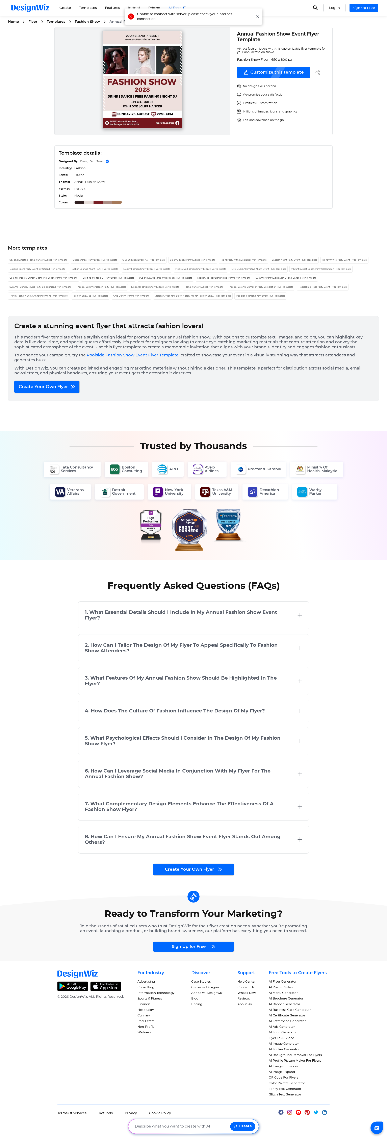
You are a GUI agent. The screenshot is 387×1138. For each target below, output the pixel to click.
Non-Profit (145, 1026)
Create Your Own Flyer (44, 387)
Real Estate (146, 1021)
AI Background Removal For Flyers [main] (295, 1055)
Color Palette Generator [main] (287, 1083)
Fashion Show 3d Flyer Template (90, 296)
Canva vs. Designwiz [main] (206, 987)
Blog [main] (194, 998)
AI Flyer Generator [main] (282, 981)
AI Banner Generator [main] (284, 1004)
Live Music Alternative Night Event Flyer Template (258, 269)
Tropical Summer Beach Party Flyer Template (101, 287)
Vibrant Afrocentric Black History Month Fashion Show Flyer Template (193, 296)
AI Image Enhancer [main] (283, 1066)
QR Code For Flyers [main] (283, 1077)
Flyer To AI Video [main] (281, 1038)
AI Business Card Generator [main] (290, 1009)
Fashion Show (87, 21)
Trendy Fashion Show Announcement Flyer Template (38, 296)
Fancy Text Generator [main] (285, 1088)
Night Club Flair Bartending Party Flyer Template (224, 278)
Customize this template (277, 72)
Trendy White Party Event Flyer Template (344, 260)
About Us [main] (244, 1004)
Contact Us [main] (246, 987)
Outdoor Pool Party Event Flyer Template (95, 260)
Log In (334, 7)
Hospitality (145, 1009)
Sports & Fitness (149, 998)
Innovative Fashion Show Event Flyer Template (200, 269)
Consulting (145, 987)
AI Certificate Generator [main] (287, 1015)
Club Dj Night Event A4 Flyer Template (143, 260)
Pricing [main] (154, 7)
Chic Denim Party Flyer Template (131, 296)
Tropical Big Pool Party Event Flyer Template (322, 287)
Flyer (32, 21)
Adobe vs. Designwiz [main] (207, 992)
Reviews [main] (243, 998)
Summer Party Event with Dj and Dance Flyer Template (286, 278)
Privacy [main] (131, 1113)
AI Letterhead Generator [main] (287, 1021)
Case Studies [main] (201, 981)
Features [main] (112, 7)
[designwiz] (282, 1112)
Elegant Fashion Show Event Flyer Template (155, 287)
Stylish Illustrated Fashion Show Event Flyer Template (38, 260)
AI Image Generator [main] (284, 1043)
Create (245, 1126)
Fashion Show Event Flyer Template (204, 287)
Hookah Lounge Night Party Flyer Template (94, 269)
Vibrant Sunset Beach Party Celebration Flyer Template (321, 269)
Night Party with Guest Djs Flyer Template (244, 260)
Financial (144, 1004)
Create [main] (65, 7)
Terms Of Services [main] (71, 1113)
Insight (134, 7)
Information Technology (155, 992)
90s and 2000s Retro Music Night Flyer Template (165, 278)
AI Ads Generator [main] (282, 1026)
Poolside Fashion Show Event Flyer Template (260, 296)
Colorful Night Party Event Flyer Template (192, 260)
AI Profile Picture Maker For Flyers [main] (295, 1060)
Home (13, 21)
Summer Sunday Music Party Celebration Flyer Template (40, 287)
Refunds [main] (106, 1113)
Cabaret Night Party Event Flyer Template (294, 260)
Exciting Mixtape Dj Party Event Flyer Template (108, 278)
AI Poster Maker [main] (281, 987)
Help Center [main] (246, 981)
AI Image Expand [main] (282, 1071)
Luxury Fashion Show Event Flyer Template (146, 269)
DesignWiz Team (92, 161)
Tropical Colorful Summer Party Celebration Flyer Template (261, 287)
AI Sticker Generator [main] (284, 1049)
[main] (177, 8)
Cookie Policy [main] (160, 1113)
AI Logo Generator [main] (283, 1032)
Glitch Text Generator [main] (285, 1094)
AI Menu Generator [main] (283, 992)
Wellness (144, 1032)
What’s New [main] (246, 992)
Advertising (146, 981)
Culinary (143, 1015)
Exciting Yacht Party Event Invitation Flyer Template (37, 269)
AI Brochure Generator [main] (286, 998)
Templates (88, 7)
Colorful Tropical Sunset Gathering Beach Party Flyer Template (43, 278)
